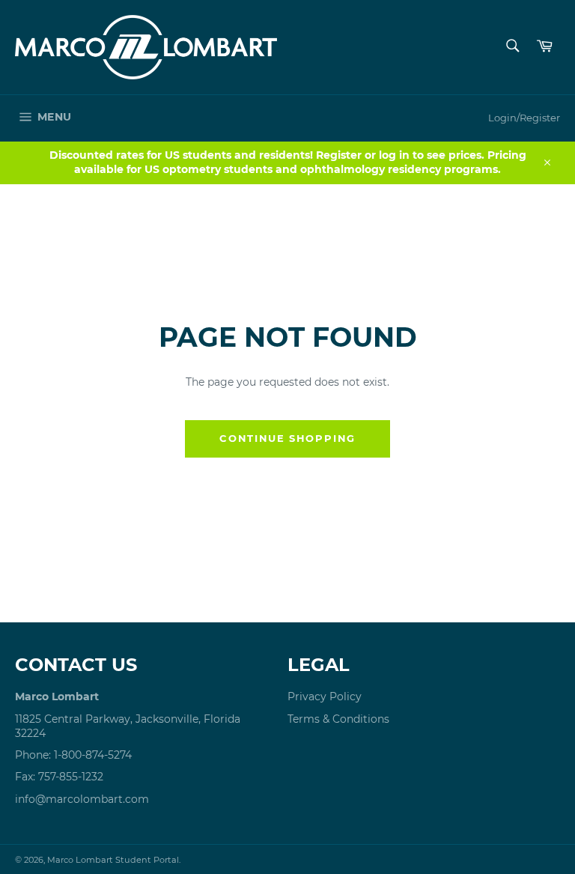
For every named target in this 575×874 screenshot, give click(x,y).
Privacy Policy (325, 696)
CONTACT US (76, 665)
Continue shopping (287, 438)
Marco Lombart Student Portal (113, 860)
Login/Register (524, 118)
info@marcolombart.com (82, 799)
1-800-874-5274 (93, 755)
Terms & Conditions (338, 719)
